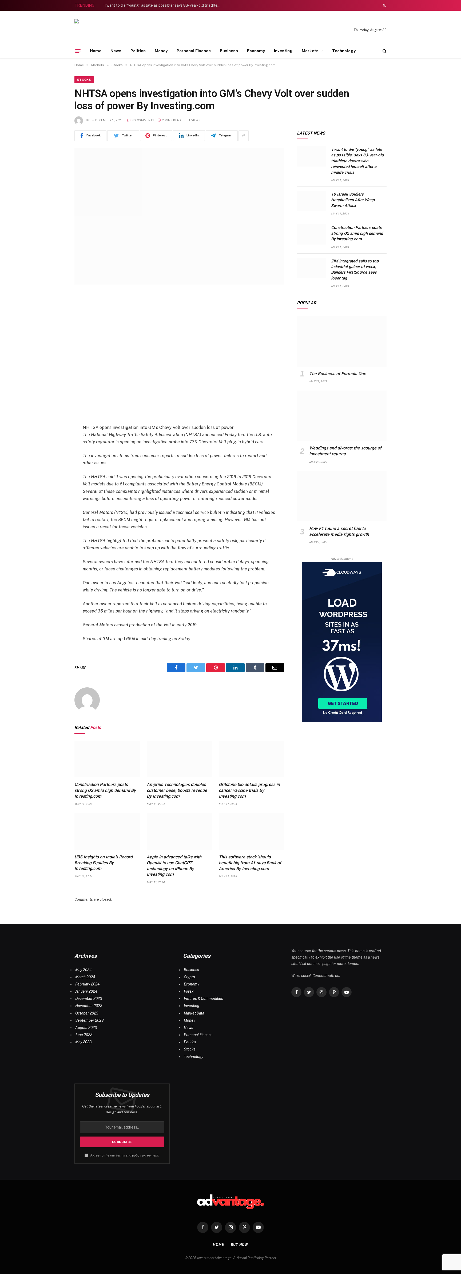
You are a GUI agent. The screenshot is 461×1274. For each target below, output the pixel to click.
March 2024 (85, 977)
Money (161, 50)
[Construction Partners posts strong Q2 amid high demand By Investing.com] (107, 759)
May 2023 (83, 1042)
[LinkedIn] (55, 338)
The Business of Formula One (337, 373)
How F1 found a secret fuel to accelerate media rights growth (339, 531)
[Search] (384, 51)
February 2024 (87, 984)
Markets (310, 50)
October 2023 (86, 1013)
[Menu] (78, 50)
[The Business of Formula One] (342, 341)
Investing (283, 50)
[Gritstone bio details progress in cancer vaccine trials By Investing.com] (251, 759)
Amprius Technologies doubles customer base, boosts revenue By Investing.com (177, 790)
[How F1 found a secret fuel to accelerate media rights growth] (342, 496)
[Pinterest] (55, 351)
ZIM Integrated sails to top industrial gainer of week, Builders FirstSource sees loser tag (355, 270)
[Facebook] (55, 311)
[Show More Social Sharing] (244, 135)
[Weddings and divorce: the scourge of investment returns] (342, 416)
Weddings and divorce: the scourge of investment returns (345, 450)
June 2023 (83, 1035)
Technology (344, 50)
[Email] (55, 365)
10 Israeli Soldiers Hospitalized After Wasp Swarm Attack (353, 200)
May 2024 (83, 970)
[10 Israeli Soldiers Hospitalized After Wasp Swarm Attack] (311, 201)
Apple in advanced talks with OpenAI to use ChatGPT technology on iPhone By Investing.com (174, 865)
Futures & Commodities (203, 998)
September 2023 (89, 1020)
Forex (189, 991)
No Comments (143, 120)
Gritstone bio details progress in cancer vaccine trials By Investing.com (249, 790)
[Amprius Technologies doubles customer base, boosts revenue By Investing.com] (179, 759)
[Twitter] (55, 324)
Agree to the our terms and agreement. (124, 1155)
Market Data (194, 1013)
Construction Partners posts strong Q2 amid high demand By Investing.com (105, 790)
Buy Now (239, 1245)
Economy (256, 50)
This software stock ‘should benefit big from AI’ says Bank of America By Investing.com (250, 862)
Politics (138, 50)
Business (229, 50)
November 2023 (88, 1006)
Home (95, 50)
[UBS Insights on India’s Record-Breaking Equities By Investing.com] (107, 831)
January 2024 (86, 991)
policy (136, 1155)
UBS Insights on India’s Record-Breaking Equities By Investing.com (104, 862)
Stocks (84, 80)
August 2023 (86, 1027)
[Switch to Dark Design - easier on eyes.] (384, 5)
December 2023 (88, 998)
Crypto (189, 977)
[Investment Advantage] (111, 30)
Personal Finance (194, 50)
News (115, 50)
